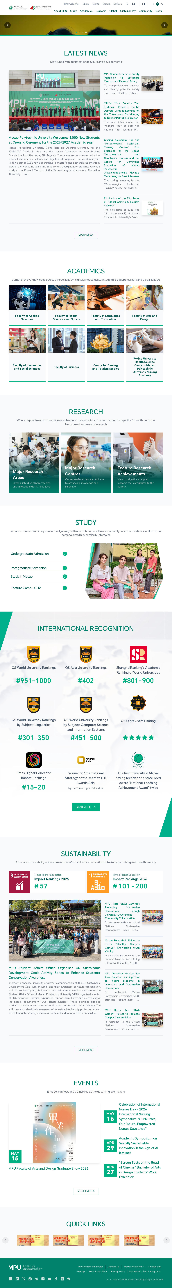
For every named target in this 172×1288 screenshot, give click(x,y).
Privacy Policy (118, 1271)
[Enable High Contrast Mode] (143, 4)
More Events (86, 1191)
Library (86, 4)
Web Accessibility (98, 1271)
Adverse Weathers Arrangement (145, 1271)
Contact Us (113, 1266)
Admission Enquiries (134, 1266)
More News (86, 235)
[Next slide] (166, 1240)
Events (96, 4)
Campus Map (154, 1266)
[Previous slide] (5, 1240)
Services (118, 4)
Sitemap (81, 1271)
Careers (106, 4)
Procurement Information (90, 1266)
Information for (71, 4)
